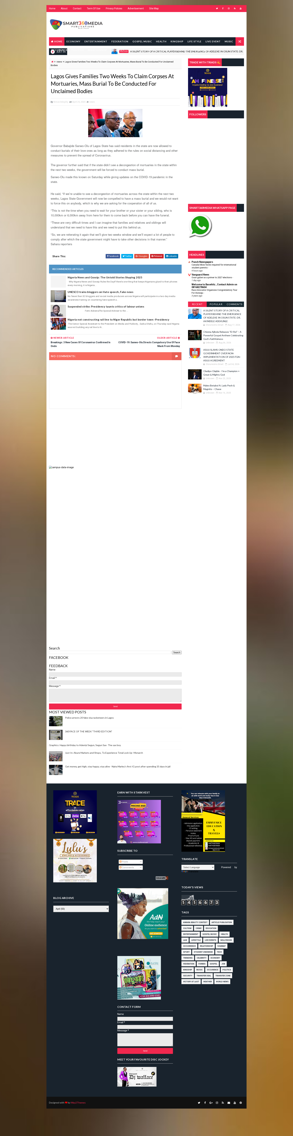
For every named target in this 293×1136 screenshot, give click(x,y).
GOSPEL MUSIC (142, 41)
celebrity (201, 958)
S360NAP (221, 946)
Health (224, 934)
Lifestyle (196, 940)
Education (211, 928)
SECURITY (117, 49)
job (223, 964)
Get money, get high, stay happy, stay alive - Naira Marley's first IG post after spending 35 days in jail (117, 766)
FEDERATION (119, 41)
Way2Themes (78, 1102)
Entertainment (190, 934)
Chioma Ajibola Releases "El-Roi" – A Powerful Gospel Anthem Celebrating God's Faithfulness (223, 335)
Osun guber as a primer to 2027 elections (212, 277)
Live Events (210, 940)
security (187, 976)
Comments (235, 304)
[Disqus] (115, 511)
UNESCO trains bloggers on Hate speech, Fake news (100, 291)
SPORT (132, 49)
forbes (202, 964)
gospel (213, 964)
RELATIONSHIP (97, 49)
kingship (187, 970)
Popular (216, 304)
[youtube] (240, 8)
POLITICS (78, 49)
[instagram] (228, 8)
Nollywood (226, 940)
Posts (124, 861)
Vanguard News (200, 274)
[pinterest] (240, 1102)
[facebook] (222, 8)
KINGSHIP (177, 41)
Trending (187, 958)
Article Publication (222, 922)
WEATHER (180, 49)
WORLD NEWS (200, 49)
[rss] (234, 8)
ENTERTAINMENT (95, 41)
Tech (219, 952)
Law (185, 940)
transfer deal (204, 976)
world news (222, 982)
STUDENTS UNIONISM (155, 49)
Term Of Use (93, 8)
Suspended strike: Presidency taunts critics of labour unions (106, 306)
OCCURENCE (59, 49)
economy (215, 958)
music (199, 970)
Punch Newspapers (202, 262)
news (59, 61)
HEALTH (161, 41)
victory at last (191, 982)
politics (226, 970)
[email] (228, 1102)
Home (52, 8)
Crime (198, 928)
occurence (212, 970)
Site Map (154, 8)
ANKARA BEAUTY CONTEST (195, 922)
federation (188, 964)
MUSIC (229, 41)
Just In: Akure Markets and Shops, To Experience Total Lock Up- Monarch (104, 752)
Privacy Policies (114, 8)
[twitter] (216, 8)
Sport (186, 952)
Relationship (206, 946)
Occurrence (189, 946)
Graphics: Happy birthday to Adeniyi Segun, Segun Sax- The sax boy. (85, 745)
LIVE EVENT (213, 41)
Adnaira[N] (160, 878)
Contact (77, 8)
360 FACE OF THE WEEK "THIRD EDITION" (88, 731)
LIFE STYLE (194, 41)
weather (207, 982)
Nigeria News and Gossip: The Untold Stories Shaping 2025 (105, 277)
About (64, 8)
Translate (193, 871)
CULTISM (187, 928)
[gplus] (210, 1102)
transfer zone (222, 976)
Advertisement (136, 8)
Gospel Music (209, 934)
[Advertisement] (115, 437)
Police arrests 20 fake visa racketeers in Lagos (89, 717)
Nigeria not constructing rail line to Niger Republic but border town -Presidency (118, 319)
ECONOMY (73, 41)
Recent (197, 304)
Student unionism (203, 952)
